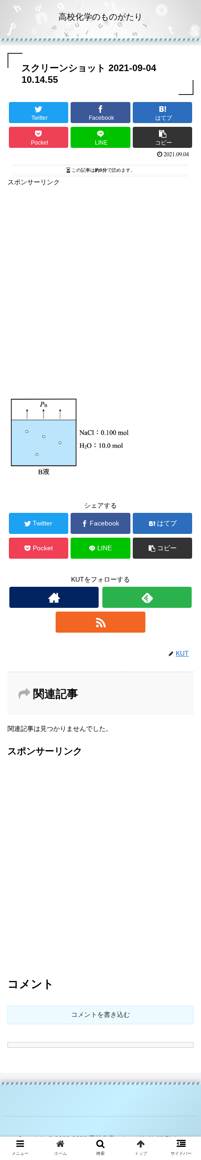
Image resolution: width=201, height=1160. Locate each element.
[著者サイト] (54, 597)
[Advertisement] (100, 288)
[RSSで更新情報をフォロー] (100, 622)
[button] (181, 899)
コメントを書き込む (100, 1014)
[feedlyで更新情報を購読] (147, 597)
